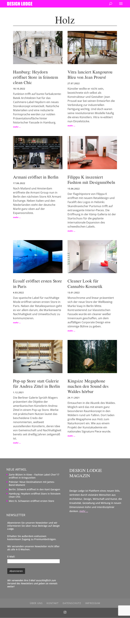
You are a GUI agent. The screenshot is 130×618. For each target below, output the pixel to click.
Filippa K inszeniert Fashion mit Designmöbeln (91, 179)
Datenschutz (72, 603)
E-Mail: (11, 556)
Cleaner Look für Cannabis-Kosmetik (85, 283)
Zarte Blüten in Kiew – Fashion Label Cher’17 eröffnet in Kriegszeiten (34, 476)
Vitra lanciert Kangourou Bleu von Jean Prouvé (90, 74)
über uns (36, 603)
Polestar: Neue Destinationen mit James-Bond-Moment (32, 483)
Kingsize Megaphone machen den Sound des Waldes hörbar (88, 386)
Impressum (92, 603)
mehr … (17, 126)
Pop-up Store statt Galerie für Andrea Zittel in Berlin (36, 383)
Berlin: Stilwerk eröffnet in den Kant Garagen (34, 489)
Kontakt (53, 603)
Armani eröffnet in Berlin (35, 177)
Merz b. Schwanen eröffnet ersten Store (31, 501)
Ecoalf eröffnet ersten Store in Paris (37, 283)
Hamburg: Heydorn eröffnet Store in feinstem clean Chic (35, 77)
